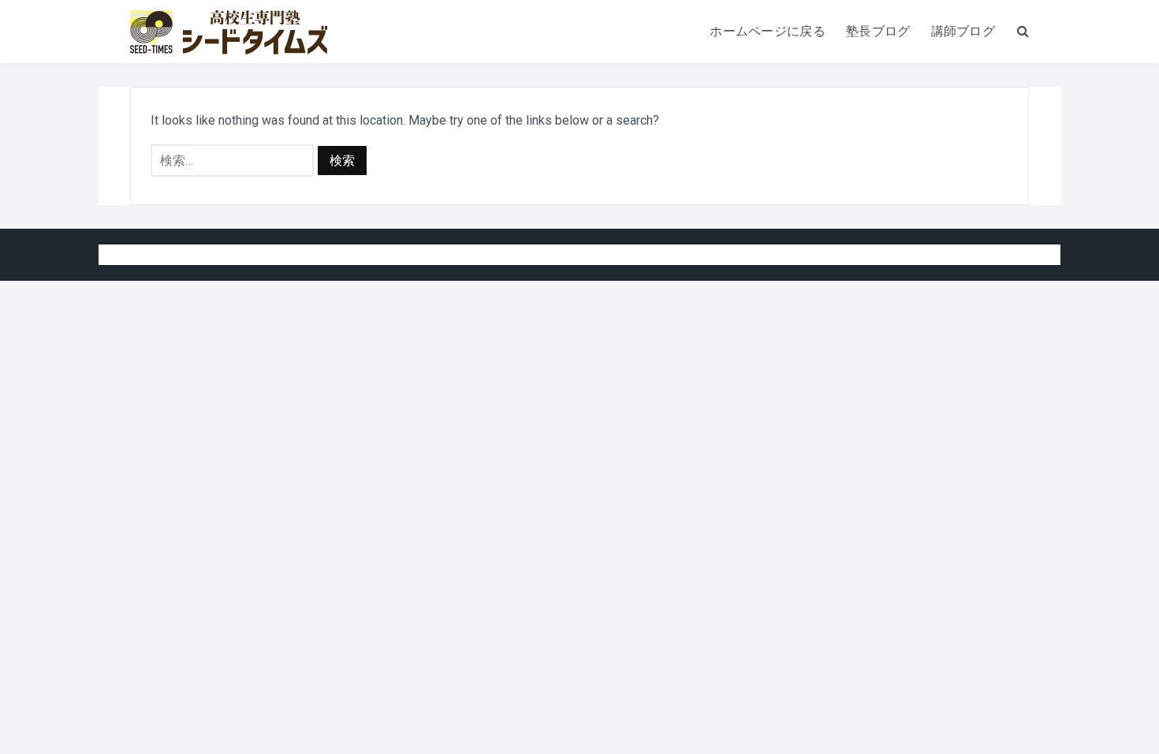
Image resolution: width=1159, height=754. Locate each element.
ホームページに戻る (767, 31)
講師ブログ (963, 31)
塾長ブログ (878, 31)
